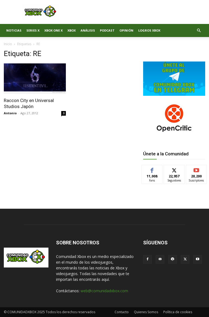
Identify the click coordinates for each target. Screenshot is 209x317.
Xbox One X (53, 30)
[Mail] (160, 259)
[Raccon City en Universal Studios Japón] (35, 78)
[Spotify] (172, 259)
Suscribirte (196, 169)
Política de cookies (177, 312)
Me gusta (152, 169)
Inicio (8, 44)
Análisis (88, 30)
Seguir (174, 169)
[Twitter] (185, 259)
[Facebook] (147, 259)
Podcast (107, 30)
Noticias (13, 30)
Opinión (126, 30)
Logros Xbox (149, 30)
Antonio (10, 113)
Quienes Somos (146, 312)
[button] (198, 30)
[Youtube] (197, 259)
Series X (32, 30)
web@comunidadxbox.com (104, 290)
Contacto (122, 312)
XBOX (71, 30)
